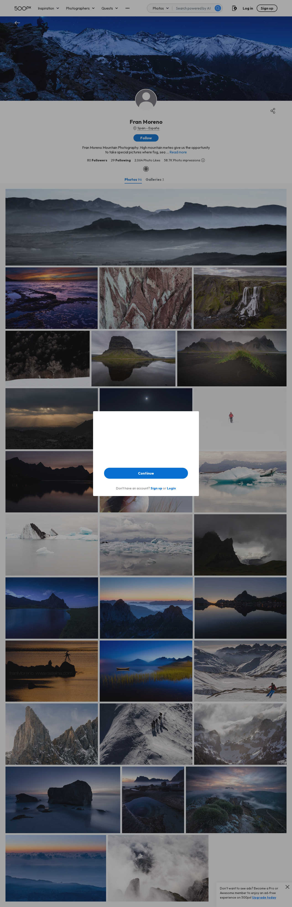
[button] (146, 473)
